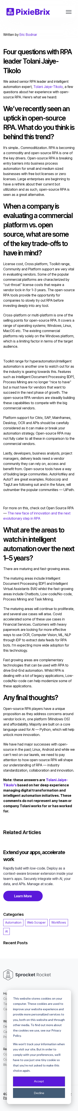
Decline (39, 1093)
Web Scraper (36, 922)
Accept (39, 1081)
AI (6, 931)
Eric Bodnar (28, 34)
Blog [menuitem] (6, 1064)
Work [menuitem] (6, 1021)
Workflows (58, 922)
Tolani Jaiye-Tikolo (48, 86)
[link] (28, 11)
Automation (13, 922)
